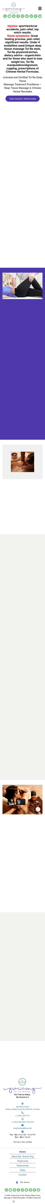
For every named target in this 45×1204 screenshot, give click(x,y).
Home (22, 1151)
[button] (5, 16)
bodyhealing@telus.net (23, 1128)
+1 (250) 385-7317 (22, 1115)
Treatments (22, 1160)
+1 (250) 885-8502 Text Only (22, 1122)
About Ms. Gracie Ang (23, 1156)
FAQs (22, 1170)
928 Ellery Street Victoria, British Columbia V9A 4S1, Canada (22, 1107)
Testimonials (22, 1165)
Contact (22, 1174)
